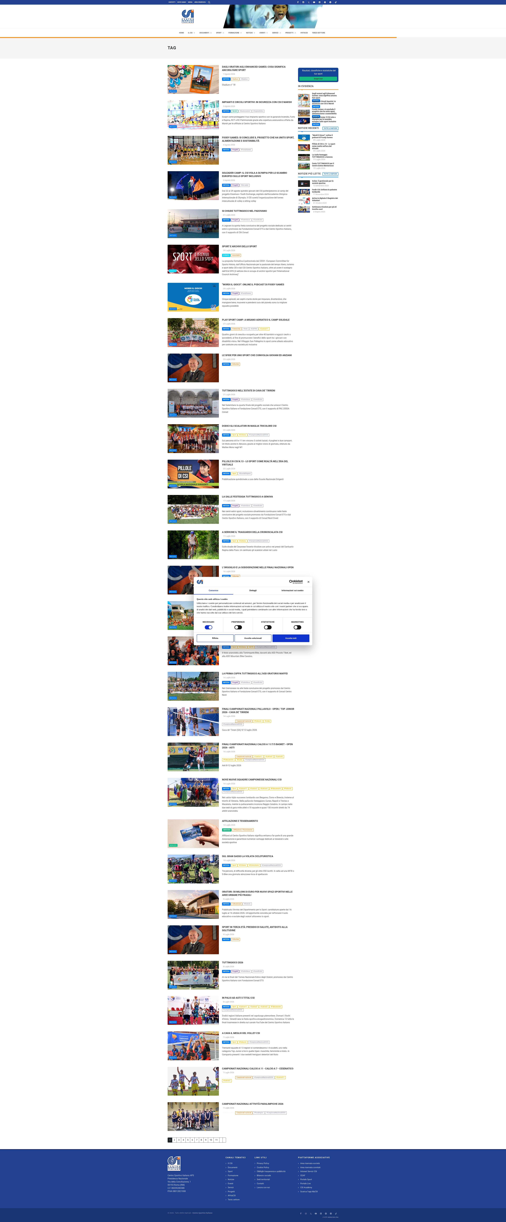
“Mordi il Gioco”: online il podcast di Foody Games (253, 284)
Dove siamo (181, 2)
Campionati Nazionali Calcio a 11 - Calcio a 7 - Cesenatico (257, 1068)
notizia (173, 91)
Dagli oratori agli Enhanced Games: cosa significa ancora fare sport (324, 95)
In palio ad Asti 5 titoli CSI (238, 997)
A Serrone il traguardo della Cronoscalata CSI (252, 532)
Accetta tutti (290, 638)
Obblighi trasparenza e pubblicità (271, 1171)
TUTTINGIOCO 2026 (232, 962)
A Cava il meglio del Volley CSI (241, 1033)
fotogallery (175, 733)
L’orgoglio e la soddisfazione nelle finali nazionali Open (258, 567)
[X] (308, 2)
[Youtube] (314, 2)
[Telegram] (330, 2)
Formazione (233, 1175)
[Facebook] (298, 2)
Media (190, 2)
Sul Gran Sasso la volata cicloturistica (247, 856)
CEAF (302, 1175)
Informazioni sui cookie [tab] (292, 590)
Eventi (230, 1183)
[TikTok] (335, 2)
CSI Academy (306, 1187)
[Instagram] (303, 2)
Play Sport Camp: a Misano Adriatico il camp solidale (256, 319)
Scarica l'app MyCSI (309, 1191)
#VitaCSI (232, 1195)
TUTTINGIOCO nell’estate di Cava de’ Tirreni (248, 390)
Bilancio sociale (264, 1175)
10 (211, 1140)
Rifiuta (215, 638)
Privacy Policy (263, 1163)
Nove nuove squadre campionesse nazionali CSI (252, 779)
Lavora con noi (263, 1187)
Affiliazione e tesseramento (240, 821)
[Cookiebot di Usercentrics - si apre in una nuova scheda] (291, 582)
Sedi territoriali (263, 1179)
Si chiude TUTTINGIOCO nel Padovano (244, 211)
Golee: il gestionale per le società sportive (323, 182)
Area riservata (200, 2)
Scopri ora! (318, 79)
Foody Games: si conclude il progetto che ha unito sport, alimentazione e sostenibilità (324, 111)
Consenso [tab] (213, 590)
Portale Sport (306, 1179)
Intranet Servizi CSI (308, 1171)
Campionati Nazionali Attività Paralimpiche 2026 (252, 1103)
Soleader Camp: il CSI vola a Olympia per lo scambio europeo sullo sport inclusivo (324, 119)
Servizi (231, 1187)
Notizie (231, 1179)
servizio (173, 845)
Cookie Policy (263, 1167)
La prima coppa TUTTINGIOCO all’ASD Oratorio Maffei (255, 673)
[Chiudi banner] (308, 582)
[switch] (238, 627)
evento (173, 270)
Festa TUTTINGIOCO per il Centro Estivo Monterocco (323, 164)
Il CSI (230, 1163)
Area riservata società (310, 1163)
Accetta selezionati (253, 638)
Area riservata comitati (310, 1167)
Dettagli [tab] (253, 590)
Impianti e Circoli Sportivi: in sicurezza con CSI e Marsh (257, 102)
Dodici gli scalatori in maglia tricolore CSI (249, 425)
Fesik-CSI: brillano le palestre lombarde (324, 191)
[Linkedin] (319, 2)
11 (216, 1140)
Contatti (172, 2)
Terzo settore (234, 1199)
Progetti (231, 1191)
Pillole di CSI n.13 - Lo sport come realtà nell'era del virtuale (323, 146)
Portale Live (305, 1183)
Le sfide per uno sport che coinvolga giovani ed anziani (257, 355)
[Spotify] (325, 2)
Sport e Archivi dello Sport (239, 246)
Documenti (232, 1167)
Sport (230, 1171)
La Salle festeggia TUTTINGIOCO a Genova (247, 496)
